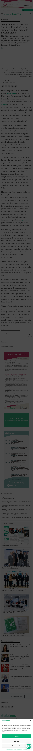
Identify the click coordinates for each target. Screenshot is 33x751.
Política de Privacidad (18, 749)
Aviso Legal (25, 749)
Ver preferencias (16, 746)
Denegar (16, 741)
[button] (30, 721)
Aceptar (16, 736)
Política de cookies (9, 749)
